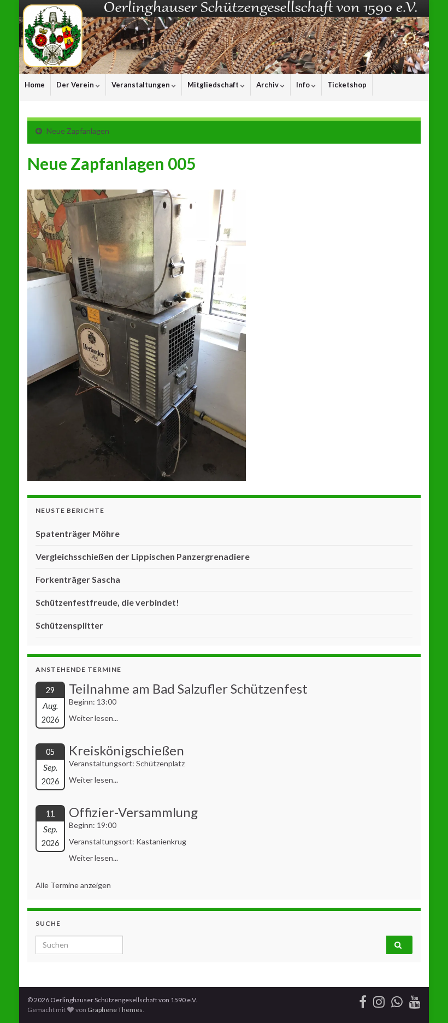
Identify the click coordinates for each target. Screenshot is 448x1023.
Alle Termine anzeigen (73, 885)
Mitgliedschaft (213, 84)
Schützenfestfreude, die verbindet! (107, 602)
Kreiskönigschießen (126, 750)
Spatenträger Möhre (78, 533)
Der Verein (76, 84)
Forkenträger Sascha (78, 579)
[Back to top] (423, 998)
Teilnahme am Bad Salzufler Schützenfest (188, 688)
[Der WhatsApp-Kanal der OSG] (397, 1000)
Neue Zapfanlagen (77, 130)
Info (303, 84)
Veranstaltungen (141, 84)
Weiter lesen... (93, 718)
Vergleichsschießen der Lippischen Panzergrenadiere (143, 556)
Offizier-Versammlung (133, 812)
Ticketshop (347, 84)
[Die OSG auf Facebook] (363, 1000)
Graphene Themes (115, 1010)
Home (35, 84)
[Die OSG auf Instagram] (379, 1000)
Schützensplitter (69, 625)
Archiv (268, 84)
